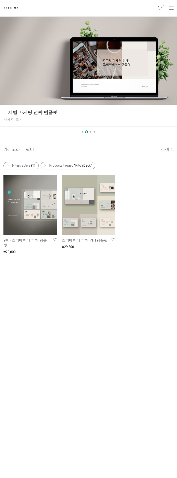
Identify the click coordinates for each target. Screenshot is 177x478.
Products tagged (70, 165)
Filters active (23, 165)
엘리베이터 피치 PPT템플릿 (85, 240)
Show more (9, 252)
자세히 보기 (13, 119)
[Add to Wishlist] (55, 240)
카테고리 (11, 149)
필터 (30, 149)
